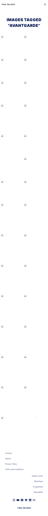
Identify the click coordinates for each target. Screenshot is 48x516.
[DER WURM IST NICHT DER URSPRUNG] (12, 310)
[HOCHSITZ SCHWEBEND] (12, 219)
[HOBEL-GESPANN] (35, 249)
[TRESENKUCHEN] (35, 401)
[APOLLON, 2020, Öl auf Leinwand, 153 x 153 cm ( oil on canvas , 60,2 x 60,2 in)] (35, 169)
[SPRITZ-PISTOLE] (12, 401)
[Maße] (12, 150)
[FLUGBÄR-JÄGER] (12, 371)
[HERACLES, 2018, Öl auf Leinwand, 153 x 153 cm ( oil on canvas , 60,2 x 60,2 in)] (35, 93)
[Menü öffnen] (45, 4)
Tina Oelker (8, 4)
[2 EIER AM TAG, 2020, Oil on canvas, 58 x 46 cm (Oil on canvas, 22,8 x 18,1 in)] (12, 276)
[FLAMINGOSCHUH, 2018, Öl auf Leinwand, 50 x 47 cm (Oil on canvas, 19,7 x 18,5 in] (12, 245)
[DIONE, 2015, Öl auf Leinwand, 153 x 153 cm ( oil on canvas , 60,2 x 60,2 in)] (35, 47)
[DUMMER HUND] (35, 119)
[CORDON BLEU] (12, 119)
